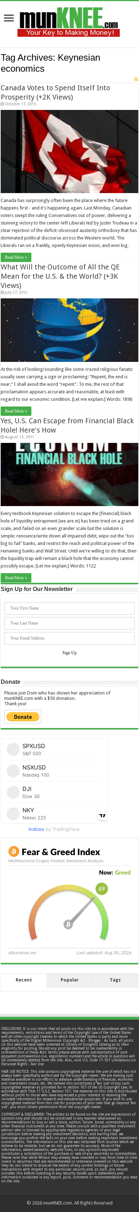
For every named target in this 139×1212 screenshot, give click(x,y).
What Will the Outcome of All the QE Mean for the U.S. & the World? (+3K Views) (60, 276)
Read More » (16, 257)
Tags (115, 980)
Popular (70, 980)
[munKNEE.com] (68, 19)
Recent (24, 980)
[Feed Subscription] (136, 79)
